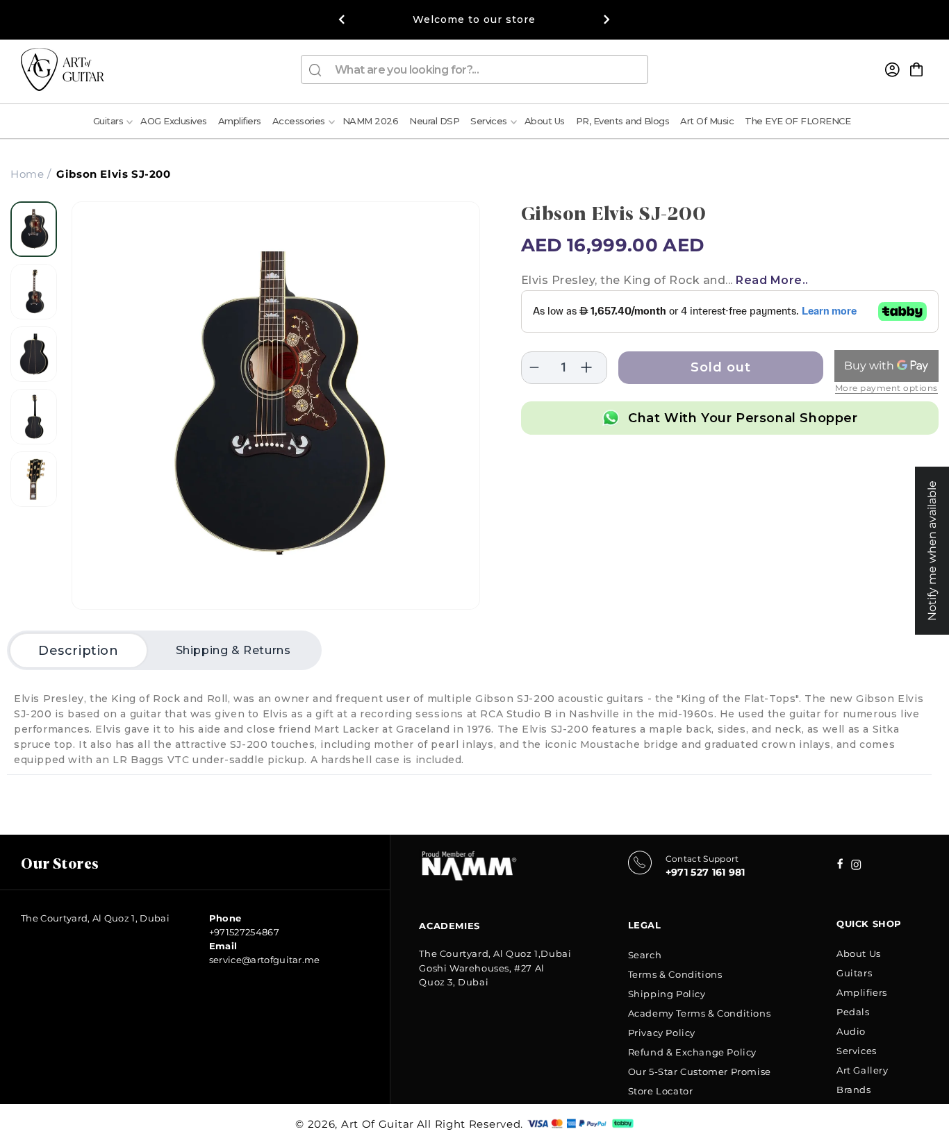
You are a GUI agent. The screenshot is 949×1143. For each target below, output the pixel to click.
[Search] (315, 70)
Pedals (853, 1011)
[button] (916, 69)
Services (856, 1050)
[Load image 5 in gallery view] (33, 479)
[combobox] (474, 69)
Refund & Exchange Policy (692, 1052)
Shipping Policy (667, 993)
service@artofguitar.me (264, 959)
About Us (858, 953)
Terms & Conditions (675, 974)
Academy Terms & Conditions (699, 1013)
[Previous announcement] (342, 19)
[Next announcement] (607, 19)
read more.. (772, 280)
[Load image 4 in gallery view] (33, 416)
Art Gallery (862, 1070)
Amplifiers (861, 992)
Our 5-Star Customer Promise (699, 1071)
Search (645, 954)
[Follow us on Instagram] (840, 864)
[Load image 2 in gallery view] (33, 291)
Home (27, 174)
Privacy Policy (661, 1032)
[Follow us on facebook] (856, 866)
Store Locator (660, 1090)
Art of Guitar (377, 1124)
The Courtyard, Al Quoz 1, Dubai (95, 918)
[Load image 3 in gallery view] (33, 354)
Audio (851, 1031)
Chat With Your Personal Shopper (743, 418)
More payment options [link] (886, 388)
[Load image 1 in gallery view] (33, 229)
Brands (853, 1089)
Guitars (854, 972)
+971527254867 (244, 931)
